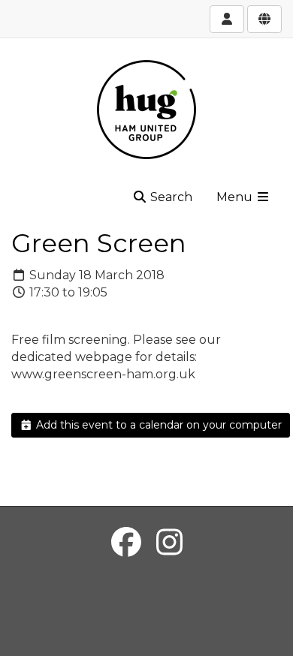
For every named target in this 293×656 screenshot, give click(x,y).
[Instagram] (169, 542)
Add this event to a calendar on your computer (157, 425)
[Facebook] (126, 542)
